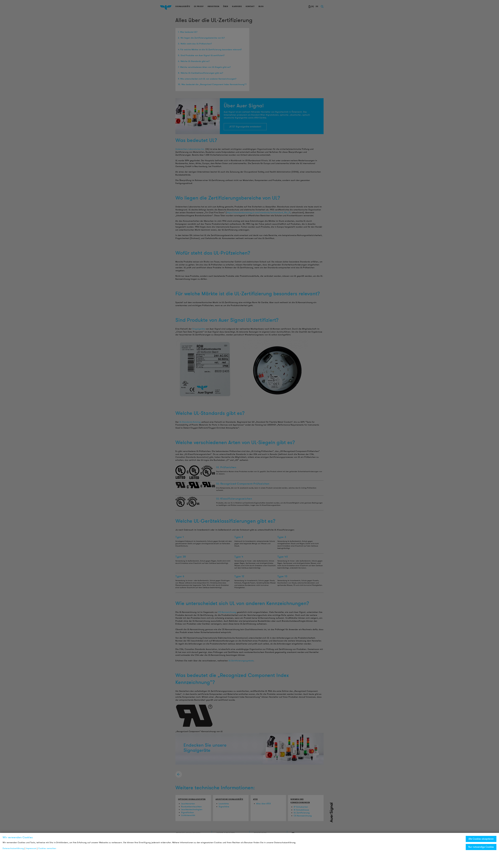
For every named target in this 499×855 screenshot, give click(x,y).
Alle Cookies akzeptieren (481, 839)
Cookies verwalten (47, 848)
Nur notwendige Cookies (481, 847)
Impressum (31, 848)
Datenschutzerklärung (13, 848)
